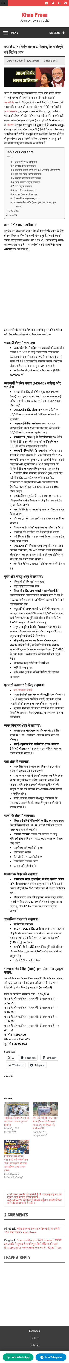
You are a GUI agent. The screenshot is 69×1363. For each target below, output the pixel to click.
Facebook (34, 1330)
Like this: (14, 210)
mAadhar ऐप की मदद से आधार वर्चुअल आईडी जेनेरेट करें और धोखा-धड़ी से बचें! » (34, 1201)
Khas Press (34, 15)
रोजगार (10, 125)
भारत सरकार (10, 111)
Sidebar (54, 33)
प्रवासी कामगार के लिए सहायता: (28, 178)
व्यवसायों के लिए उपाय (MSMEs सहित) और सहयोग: (37, 169)
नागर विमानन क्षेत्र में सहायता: (27, 182)
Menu (14, 33)
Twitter (34, 1337)
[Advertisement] (34, 289)
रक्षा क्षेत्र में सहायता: (23, 186)
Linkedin (34, 1345)
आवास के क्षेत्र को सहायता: (26, 194)
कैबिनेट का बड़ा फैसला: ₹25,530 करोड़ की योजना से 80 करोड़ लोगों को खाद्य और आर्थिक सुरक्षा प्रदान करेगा (16, 1163)
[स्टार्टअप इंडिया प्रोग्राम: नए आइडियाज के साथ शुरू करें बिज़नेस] (16, 1109)
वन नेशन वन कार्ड (23, 690)
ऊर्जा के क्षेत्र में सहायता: (25, 190)
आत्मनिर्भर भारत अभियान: (26, 161)
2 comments (51, 60)
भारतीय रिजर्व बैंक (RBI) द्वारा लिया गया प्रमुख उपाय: (36, 204)
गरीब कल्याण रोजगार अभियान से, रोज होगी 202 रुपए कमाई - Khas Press (32, 1230)
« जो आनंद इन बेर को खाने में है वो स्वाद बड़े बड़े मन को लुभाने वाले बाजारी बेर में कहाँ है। (34, 1195)
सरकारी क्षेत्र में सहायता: (25, 165)
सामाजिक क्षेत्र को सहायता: (27, 198)
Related (13, 214)
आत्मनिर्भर (9, 102)
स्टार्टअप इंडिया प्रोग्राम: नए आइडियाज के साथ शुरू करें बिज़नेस (16, 1121)
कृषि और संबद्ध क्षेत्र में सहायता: (28, 173)
